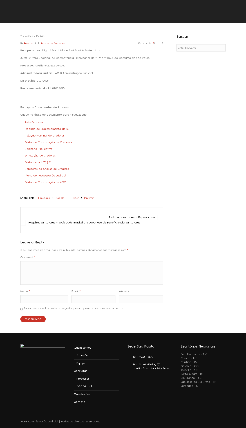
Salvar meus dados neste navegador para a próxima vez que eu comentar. (74, 308)
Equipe (81, 363)
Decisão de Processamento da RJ (47, 129)
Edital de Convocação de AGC (45, 182)
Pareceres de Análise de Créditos (47, 169)
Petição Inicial (34, 122)
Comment (27, 257)
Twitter (75, 198)
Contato (79, 402)
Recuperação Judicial (53, 43)
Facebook (44, 198)
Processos (83, 379)
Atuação (82, 355)
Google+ (60, 198)
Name (25, 291)
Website (124, 291)
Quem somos (82, 348)
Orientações (82, 394)
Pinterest (89, 198)
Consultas (80, 371)
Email (76, 291)
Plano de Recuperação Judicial (45, 175)
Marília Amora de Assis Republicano (131, 217)
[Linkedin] (210, 422)
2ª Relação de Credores (40, 155)
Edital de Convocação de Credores (48, 142)
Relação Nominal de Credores (44, 136)
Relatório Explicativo (39, 149)
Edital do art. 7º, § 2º (38, 162)
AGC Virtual (84, 386)
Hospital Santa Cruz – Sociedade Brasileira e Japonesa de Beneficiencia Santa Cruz (84, 222)
